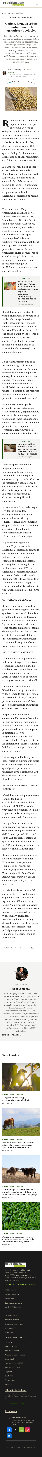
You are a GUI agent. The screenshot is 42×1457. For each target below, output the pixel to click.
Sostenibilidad (11, 1315)
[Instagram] (27, 1429)
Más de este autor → (12, 1035)
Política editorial (12, 1350)
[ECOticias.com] (13, 4)
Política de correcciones (15, 1355)
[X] (15, 1429)
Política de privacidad (14, 1363)
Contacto (8, 1342)
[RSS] (21, 1429)
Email (33, 948)
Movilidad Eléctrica (13, 1307)
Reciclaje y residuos (13, 1320)
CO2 (6, 1311)
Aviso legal (9, 1359)
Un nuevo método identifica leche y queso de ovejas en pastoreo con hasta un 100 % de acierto (27, 449)
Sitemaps (8, 1384)
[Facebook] (9, 1429)
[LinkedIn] (9, 1435)
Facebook (23, 948)
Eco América (10, 1332)
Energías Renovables (13, 1303)
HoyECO (8, 1371)
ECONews (9, 1376)
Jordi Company (18, 70)
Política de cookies (12, 1367)
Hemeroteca (10, 1380)
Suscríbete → (15, 1403)
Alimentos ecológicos (16, 13)
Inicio (4, 13)
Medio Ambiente (12, 1294)
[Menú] (37, 3)
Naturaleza (9, 1299)
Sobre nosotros (11, 1346)
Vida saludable (11, 1328)
